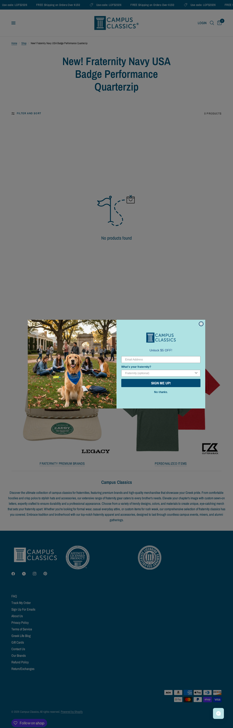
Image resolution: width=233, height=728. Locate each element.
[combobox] (159, 373)
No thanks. (161, 392)
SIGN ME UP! (161, 383)
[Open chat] (218, 713)
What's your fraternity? (136, 366)
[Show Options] (196, 373)
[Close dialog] (201, 324)
